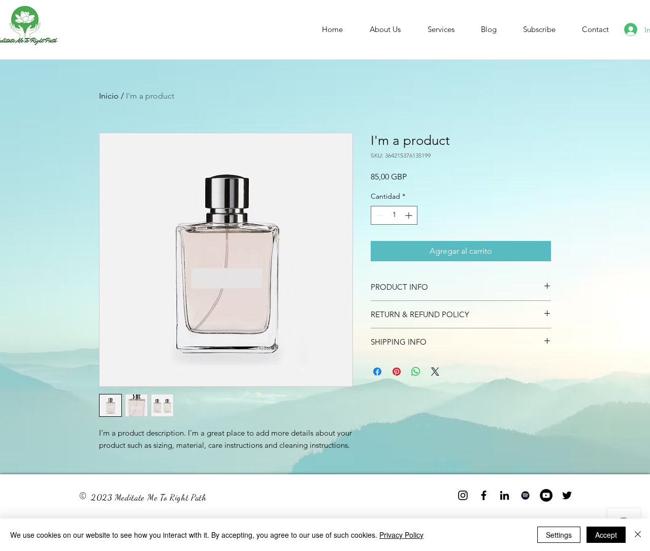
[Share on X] (435, 371)
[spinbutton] (394, 215)
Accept (606, 535)
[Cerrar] (638, 535)
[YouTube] (546, 495)
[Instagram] (463, 495)
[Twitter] (567, 495)
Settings (559, 535)
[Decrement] (378, 215)
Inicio (109, 96)
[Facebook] (483, 495)
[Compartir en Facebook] (377, 371)
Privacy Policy (401, 535)
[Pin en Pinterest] (397, 371)
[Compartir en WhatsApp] (416, 371)
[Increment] (409, 215)
